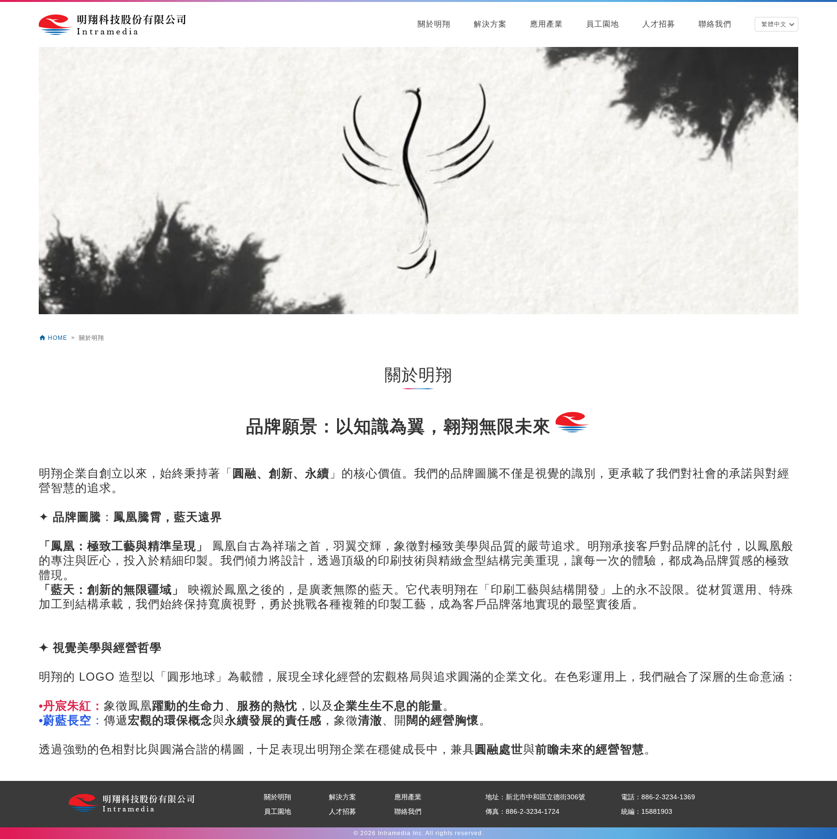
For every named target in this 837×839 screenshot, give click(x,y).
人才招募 (658, 24)
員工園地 (602, 24)
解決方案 (490, 24)
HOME (54, 338)
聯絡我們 (714, 24)
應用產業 (546, 24)
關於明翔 (434, 24)
